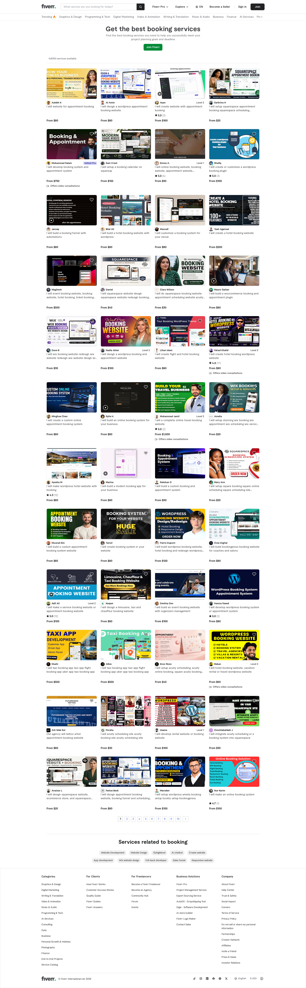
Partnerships (228, 934)
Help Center (228, 890)
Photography (48, 948)
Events (134, 907)
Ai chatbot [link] (177, 853)
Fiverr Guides (93, 902)
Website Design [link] (139, 853)
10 (178, 819)
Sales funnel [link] (179, 860)
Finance (232, 17)
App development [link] (103, 860)
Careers (226, 907)
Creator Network (231, 940)
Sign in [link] (242, 7)
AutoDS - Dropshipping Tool (191, 902)
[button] (160, 7)
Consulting (46, 925)
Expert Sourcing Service (188, 896)
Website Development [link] (112, 853)
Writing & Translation (176, 17)
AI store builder (184, 913)
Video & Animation (148, 17)
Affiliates (226, 946)
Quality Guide (93, 896)
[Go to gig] (72, 83)
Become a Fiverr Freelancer (145, 884)
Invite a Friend (229, 951)
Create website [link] (197, 853)
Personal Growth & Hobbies (55, 942)
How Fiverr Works (95, 884)
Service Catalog (49, 965)
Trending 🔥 (48, 17)
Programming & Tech (97, 17)
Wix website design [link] (129, 860)
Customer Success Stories (100, 890)
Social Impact (229, 902)
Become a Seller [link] (220, 7)
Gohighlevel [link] (159, 853)
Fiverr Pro (181, 884)
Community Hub (139, 896)
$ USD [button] (253, 978)
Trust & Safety (229, 896)
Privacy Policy (229, 919)
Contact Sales (183, 925)
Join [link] (257, 7)
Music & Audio (201, 17)
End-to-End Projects (52, 959)
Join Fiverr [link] (153, 47)
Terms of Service (230, 913)
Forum (134, 902)
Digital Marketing (123, 17)
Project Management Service (191, 890)
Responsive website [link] (202, 860)
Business (218, 17)
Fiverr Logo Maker (186, 919)
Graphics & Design (70, 17)
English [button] (242, 978)
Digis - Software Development (192, 907)
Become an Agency (141, 890)
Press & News (229, 957)
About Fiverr (228, 884)
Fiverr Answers (94, 907)
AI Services (247, 17)
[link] (194, 978)
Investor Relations (231, 963)
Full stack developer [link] (156, 860)
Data (44, 930)
